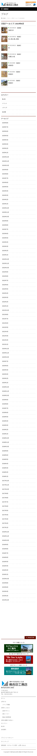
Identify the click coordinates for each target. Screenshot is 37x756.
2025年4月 (5, 140)
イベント (4, 103)
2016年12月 (5, 532)
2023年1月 (5, 255)
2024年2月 (5, 199)
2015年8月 (5, 583)
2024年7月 (5, 178)
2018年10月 (5, 446)
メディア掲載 (6, 704)
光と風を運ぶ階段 (13, 39)
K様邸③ (10, 65)
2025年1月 (5, 152)
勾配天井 (11, 30)
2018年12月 (5, 438)
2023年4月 (5, 242)
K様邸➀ (10, 83)
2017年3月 (5, 519)
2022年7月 (5, 280)
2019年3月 (5, 425)
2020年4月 (5, 370)
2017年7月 (5, 502)
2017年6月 (5, 506)
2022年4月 (5, 293)
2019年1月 (5, 434)
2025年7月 (5, 127)
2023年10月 (5, 216)
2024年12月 (5, 157)
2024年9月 (5, 169)
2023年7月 (5, 229)
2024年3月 (5, 195)
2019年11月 (5, 391)
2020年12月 (5, 348)
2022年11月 (5, 263)
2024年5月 (5, 186)
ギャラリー (4, 723)
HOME (4, 18)
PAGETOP (31, 637)
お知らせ (3, 701)
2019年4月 (5, 421)
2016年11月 (5, 536)
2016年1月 (5, 574)
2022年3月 (5, 297)
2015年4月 (5, 591)
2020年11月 (5, 353)
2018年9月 (5, 451)
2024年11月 (5, 161)
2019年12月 (5, 387)
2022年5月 (5, 289)
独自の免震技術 (6, 717)
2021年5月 (5, 327)
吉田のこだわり (5, 707)
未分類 (19, 28)
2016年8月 (5, 549)
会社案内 (3, 729)
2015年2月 (5, 595)
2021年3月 (5, 336)
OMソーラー (5, 714)
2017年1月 (5, 527)
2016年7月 (5, 553)
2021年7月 (5, 318)
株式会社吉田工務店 (16, 752)
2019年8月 (5, 404)
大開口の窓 (11, 56)
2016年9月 (5, 544)
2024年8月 (5, 174)
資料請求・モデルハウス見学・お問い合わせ (13, 745)
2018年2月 (5, 472)
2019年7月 (5, 408)
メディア (4, 107)
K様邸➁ (10, 74)
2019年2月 (5, 429)
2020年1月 (5, 382)
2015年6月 (5, 587)
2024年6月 (5, 182)
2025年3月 (5, 144)
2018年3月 (5, 468)
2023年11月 (5, 212)
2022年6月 (5, 284)
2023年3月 (5, 246)
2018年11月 (5, 442)
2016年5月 (5, 561)
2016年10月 (5, 540)
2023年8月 (5, 225)
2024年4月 (5, 191)
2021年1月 (5, 344)
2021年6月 (5, 323)
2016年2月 (5, 570)
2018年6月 (5, 455)
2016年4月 (5, 566)
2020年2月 (5, 378)
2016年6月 (5, 557)
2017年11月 (5, 485)
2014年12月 (5, 600)
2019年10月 (5, 395)
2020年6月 (5, 365)
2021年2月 (5, 340)
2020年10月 (5, 357)
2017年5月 (5, 510)
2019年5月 (5, 416)
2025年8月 (5, 123)
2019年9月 (5, 399)
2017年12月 (5, 480)
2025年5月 (5, 135)
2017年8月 (5, 497)
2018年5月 (5, 459)
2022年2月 (5, 302)
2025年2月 (5, 148)
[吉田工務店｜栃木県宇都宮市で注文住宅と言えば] (9, 3)
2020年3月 (5, 374)
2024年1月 (5, 204)
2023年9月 (5, 221)
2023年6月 (5, 233)
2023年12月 (5, 208)
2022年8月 (5, 276)
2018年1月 (5, 476)
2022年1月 (5, 306)
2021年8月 (5, 314)
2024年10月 (5, 165)
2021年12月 (5, 310)
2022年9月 (5, 272)
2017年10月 (5, 489)
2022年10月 (5, 267)
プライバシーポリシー (7, 737)
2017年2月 (5, 523)
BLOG (19, 36)
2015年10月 (5, 578)
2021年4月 (5, 331)
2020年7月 (5, 361)
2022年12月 (5, 259)
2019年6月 (5, 412)
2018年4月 (5, 463)
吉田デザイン (6, 711)
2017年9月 (5, 493)
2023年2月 (5, 250)
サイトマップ (5, 741)
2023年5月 (5, 238)
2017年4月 (5, 515)
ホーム (3, 698)
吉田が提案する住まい (7, 720)
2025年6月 (5, 131)
